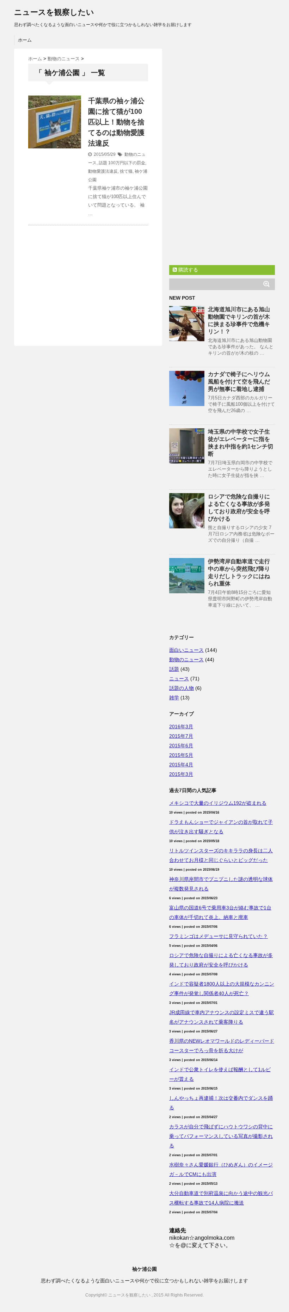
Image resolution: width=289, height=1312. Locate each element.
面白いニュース (186, 650)
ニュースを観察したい (54, 12)
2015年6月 (181, 745)
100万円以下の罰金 (126, 162)
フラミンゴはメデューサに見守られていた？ (218, 936)
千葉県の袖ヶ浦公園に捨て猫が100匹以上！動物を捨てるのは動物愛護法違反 (116, 122)
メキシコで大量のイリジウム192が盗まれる (217, 803)
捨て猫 (126, 171)
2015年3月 (181, 774)
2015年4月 (181, 764)
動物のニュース (186, 659)
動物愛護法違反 (103, 171)
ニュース (179, 678)
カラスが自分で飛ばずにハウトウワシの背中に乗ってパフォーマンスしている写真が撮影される (221, 1136)
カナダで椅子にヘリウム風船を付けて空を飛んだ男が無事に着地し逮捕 (239, 381)
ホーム (25, 40)
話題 (103, 162)
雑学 (174, 697)
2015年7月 (181, 736)
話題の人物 (181, 688)
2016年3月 (181, 726)
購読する (187, 269)
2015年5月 (181, 755)
